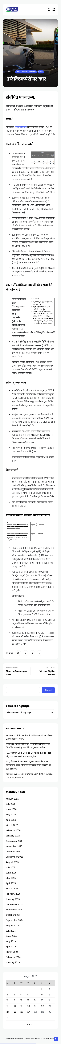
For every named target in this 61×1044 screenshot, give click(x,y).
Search (48, 690)
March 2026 (12, 825)
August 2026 (12, 798)
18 (15, 1006)
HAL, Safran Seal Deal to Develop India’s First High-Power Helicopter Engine (28, 754)
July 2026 (11, 804)
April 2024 (11, 946)
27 (28, 1011)
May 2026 (11, 814)
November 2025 (14, 846)
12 (21, 1000)
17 (7, 1006)
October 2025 (13, 851)
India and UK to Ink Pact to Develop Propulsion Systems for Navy (29, 737)
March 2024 (12, 951)
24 (8, 1011)
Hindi (40, 72)
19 (21, 1006)
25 (15, 1011)
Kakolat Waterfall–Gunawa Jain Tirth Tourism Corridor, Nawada (29, 775)
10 (7, 1000)
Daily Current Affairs (26, 72)
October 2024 (13, 914)
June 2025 (11, 872)
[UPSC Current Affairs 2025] (12, 9)
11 (14, 1000)
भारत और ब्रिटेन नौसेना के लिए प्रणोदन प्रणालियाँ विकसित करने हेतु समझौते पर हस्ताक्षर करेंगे (28, 746)
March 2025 (12, 888)
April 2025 (11, 883)
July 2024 (11, 930)
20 (28, 1006)
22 (42, 1006)
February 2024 (13, 957)
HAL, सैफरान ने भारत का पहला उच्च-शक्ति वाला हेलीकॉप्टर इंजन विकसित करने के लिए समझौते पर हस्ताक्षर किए (28, 765)
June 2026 (11, 809)
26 (21, 1011)
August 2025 (12, 862)
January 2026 (13, 835)
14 (35, 1000)
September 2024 (14, 920)
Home (9, 72)
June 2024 (11, 936)
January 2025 (13, 899)
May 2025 (11, 878)
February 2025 (13, 893)
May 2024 (11, 941)
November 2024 (14, 909)
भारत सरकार (21, 127)
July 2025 (10, 867)
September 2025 (14, 856)
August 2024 (12, 925)
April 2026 (11, 819)
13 (28, 1000)
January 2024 (13, 962)
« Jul (29, 1024)
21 (35, 1006)
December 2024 (14, 904)
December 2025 (14, 841)
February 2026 (13, 830)
